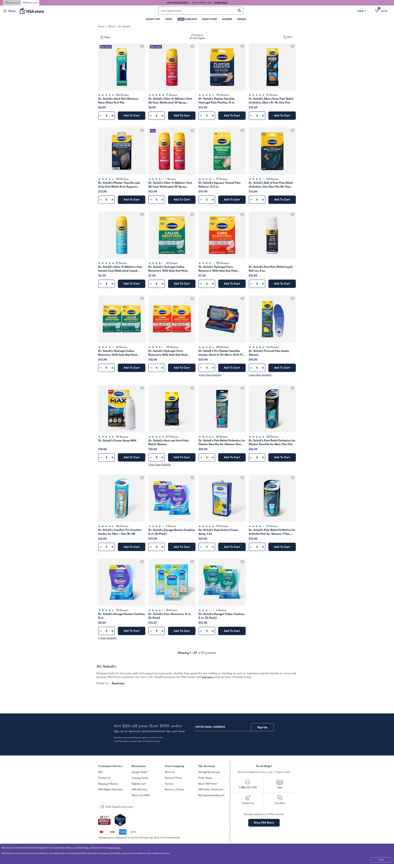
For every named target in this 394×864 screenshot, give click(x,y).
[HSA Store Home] (32, 10)
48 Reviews (172, 263)
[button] (381, 10)
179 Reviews (122, 610)
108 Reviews (122, 179)
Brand (112, 27)
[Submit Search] (239, 10)
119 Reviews (222, 526)
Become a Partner (174, 790)
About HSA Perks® (208, 784)
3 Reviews (171, 526)
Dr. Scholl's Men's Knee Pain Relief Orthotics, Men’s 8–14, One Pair (271, 101)
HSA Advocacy (139, 790)
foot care (207, 677)
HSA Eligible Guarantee (110, 790)
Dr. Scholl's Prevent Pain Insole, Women (269, 353)
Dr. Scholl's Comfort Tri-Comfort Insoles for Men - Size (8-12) (119, 532)
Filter (108, 37)
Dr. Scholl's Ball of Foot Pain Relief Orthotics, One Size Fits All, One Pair (271, 185)
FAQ (100, 772)
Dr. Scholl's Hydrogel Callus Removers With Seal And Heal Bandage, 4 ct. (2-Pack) (117, 353)
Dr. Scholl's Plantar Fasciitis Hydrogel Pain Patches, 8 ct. (217, 101)
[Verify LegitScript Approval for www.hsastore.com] (120, 820)
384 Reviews (122, 95)
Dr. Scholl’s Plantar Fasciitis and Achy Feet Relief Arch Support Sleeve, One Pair (119, 185)
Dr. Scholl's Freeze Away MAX (117, 440)
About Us (170, 772)
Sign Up (262, 727)
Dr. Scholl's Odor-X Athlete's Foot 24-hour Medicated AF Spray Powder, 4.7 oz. (170, 101)
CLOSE (381, 859)
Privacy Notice (114, 847)
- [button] (100, 116)
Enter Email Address (210, 727)
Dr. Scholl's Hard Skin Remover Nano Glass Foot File (118, 101)
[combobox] (201, 11)
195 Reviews (222, 347)
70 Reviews (272, 526)
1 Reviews (171, 179)
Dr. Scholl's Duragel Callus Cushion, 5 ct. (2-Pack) (222, 616)
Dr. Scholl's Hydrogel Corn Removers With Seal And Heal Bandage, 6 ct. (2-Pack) (167, 353)
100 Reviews (222, 95)
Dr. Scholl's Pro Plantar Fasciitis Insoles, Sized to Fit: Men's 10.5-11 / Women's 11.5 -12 (222, 353)
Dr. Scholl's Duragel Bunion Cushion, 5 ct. (121, 616)
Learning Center (140, 778)
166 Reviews (122, 526)
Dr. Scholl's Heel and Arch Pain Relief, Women (168, 442)
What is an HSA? (141, 795)
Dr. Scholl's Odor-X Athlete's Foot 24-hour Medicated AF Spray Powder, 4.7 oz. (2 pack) (170, 185)
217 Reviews (172, 437)
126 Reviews (272, 179)
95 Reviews (222, 437)
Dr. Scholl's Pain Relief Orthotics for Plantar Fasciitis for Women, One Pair (222, 442)
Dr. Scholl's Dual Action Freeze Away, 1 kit (218, 532)
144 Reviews (272, 347)
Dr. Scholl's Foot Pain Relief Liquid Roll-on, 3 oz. (271, 269)
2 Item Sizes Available (260, 375)
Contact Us (104, 778)
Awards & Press (173, 778)
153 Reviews (222, 263)
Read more (118, 683)
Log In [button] (361, 11)
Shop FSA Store (264, 823)
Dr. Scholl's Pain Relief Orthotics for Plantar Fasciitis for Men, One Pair (272, 442)
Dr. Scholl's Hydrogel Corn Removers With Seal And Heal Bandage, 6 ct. (218, 269)
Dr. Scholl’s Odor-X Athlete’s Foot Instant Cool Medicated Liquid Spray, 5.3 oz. (120, 269)
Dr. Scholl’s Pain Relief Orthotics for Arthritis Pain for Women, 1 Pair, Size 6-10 (272, 532)
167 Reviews (122, 437)
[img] (121, 95)
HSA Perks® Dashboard (210, 790)
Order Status (205, 778)
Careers (169, 784)
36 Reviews (172, 610)
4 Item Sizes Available (210, 375)
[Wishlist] (142, 46)
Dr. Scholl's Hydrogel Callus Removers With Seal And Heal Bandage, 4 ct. (167, 269)
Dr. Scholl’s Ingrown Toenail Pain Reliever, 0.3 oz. (219, 185)
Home (101, 27)
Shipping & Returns (108, 784)
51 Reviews (271, 95)
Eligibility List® (139, 784)
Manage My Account (209, 772)
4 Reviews (221, 610)
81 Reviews (121, 263)
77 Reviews (171, 95)
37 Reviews (222, 179)
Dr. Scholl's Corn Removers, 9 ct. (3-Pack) (169, 616)
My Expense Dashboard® (211, 795)
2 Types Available (107, 638)
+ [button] (112, 116)
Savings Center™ (140, 772)
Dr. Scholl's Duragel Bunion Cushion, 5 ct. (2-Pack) (171, 532)
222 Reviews (272, 437)
